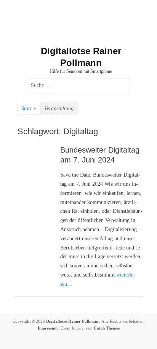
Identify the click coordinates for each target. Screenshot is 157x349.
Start (28, 108)
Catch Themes (107, 328)
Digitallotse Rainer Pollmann (72, 321)
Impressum (48, 328)
